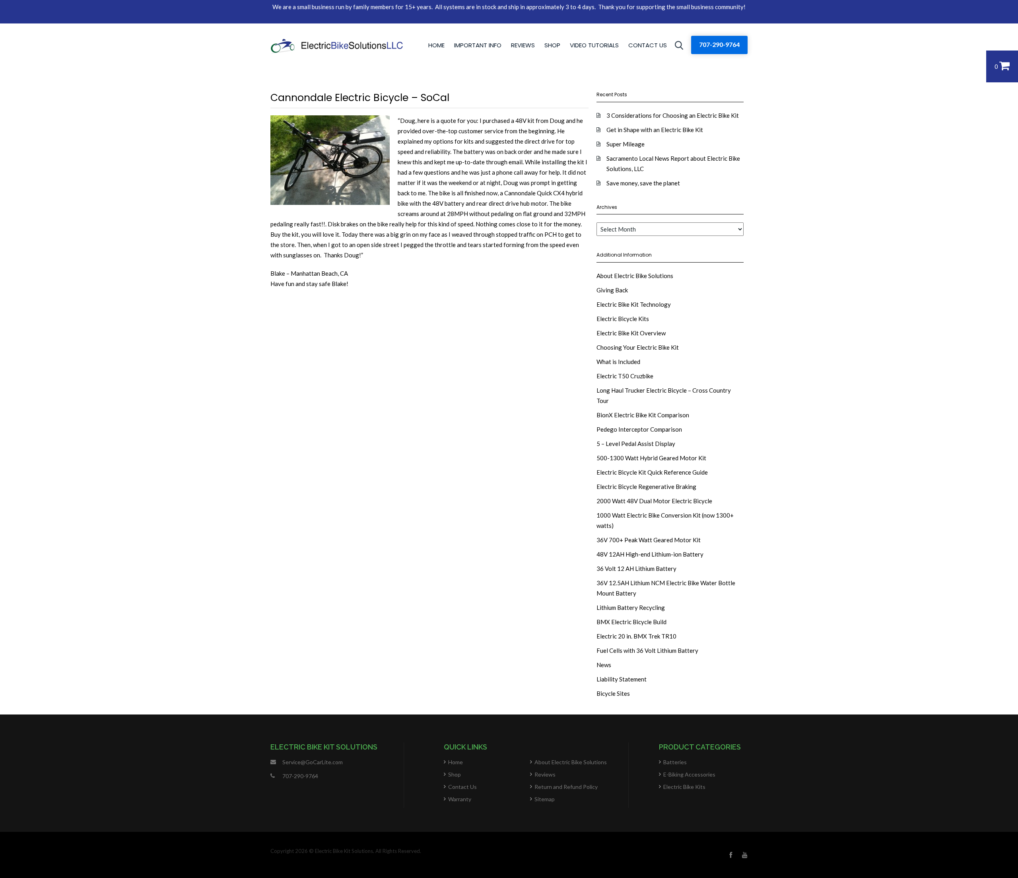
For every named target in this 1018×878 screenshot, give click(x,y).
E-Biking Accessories (689, 774)
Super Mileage (625, 144)
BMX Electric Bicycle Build (631, 621)
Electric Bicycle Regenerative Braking (646, 486)
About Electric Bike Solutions (634, 275)
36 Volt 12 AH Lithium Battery (636, 568)
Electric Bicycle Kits (622, 318)
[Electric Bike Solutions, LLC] (336, 45)
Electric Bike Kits (684, 786)
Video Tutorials (594, 45)
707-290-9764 (719, 44)
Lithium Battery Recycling (630, 607)
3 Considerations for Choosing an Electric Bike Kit (672, 115)
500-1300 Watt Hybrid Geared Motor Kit (651, 457)
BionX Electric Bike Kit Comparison (642, 415)
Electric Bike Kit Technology (633, 304)
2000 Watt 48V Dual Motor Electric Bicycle (654, 500)
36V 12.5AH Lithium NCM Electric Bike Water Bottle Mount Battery (665, 588)
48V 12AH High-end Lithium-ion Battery (649, 554)
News (603, 664)
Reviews (523, 45)
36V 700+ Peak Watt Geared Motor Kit (648, 539)
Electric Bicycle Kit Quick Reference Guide (652, 472)
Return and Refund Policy (566, 786)
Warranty (459, 799)
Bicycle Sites (613, 693)
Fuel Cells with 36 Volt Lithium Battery (647, 650)
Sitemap (544, 799)
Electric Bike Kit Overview (631, 333)
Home (436, 45)
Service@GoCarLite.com (312, 762)
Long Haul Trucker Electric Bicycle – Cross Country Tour (663, 395)
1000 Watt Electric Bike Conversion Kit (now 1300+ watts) (665, 520)
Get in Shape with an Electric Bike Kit (654, 129)
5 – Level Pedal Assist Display (635, 443)
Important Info (477, 45)
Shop (552, 45)
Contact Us (647, 45)
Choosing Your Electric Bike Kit (637, 347)
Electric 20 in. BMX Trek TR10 (636, 636)
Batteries (675, 762)
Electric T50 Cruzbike (624, 376)
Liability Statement (621, 679)
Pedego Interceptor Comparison (639, 429)
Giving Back (612, 290)
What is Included (618, 361)
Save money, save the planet (643, 183)
